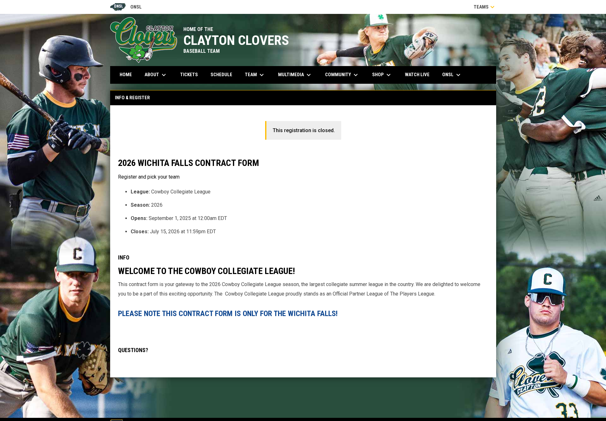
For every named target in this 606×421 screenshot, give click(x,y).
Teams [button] (485, 7)
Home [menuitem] (126, 74)
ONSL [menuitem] (452, 75)
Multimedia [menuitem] (295, 75)
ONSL (126, 7)
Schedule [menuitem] (221, 74)
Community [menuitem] (342, 75)
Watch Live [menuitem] (419, 74)
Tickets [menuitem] (191, 74)
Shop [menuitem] (382, 75)
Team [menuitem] (255, 75)
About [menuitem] (156, 75)
